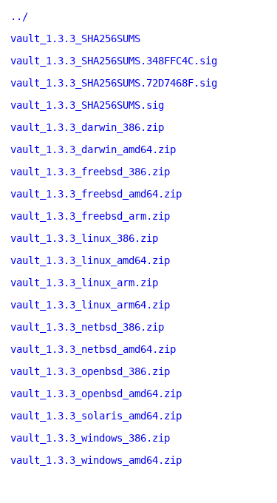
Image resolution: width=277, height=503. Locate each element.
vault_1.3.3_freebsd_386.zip (90, 172)
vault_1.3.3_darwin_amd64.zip (93, 149)
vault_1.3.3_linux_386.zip (84, 238)
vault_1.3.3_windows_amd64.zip (96, 460)
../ (19, 16)
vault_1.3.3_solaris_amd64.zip (96, 416)
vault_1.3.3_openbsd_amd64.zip (96, 393)
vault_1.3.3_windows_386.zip (90, 438)
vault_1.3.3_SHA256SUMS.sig (87, 105)
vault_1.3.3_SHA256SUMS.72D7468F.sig (113, 83)
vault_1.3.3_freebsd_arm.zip (90, 216)
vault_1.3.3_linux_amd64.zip (90, 260)
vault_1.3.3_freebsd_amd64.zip (96, 194)
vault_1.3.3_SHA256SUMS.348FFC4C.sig (113, 61)
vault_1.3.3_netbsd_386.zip (87, 327)
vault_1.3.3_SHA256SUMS (75, 38)
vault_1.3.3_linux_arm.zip (84, 282)
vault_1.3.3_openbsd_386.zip (90, 371)
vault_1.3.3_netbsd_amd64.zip (93, 349)
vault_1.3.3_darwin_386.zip (87, 127)
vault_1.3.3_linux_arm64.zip (90, 305)
